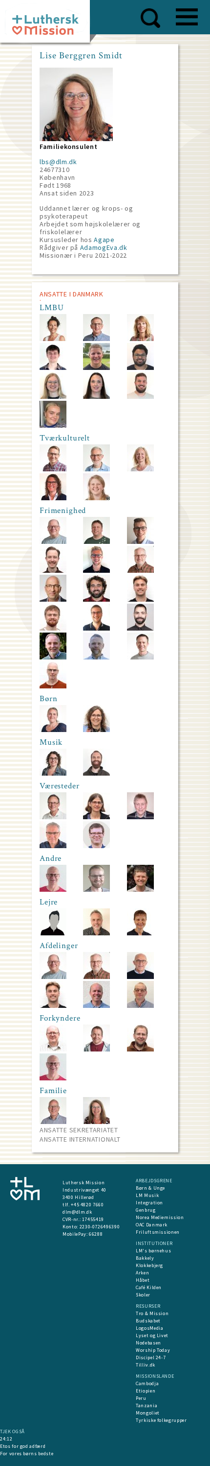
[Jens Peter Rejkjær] (140, 977)
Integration (149, 1202)
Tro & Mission (152, 1313)
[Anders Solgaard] (96, 599)
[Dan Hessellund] (96, 1049)
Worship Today (153, 1350)
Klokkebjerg (149, 1265)
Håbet (142, 1280)
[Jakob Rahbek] (140, 1049)
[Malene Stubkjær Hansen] (96, 817)
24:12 (6, 1439)
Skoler (143, 1295)
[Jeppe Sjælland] (96, 368)
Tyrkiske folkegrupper (161, 1420)
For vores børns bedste (26, 1453)
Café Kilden (149, 1287)
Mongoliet (148, 1413)
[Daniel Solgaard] (96, 889)
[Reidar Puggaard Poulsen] (140, 657)
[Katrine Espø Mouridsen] (53, 425)
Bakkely (145, 1258)
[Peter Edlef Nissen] (96, 1006)
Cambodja (147, 1383)
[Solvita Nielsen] (140, 933)
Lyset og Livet (152, 1335)
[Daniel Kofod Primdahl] (96, 628)
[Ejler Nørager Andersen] (53, 542)
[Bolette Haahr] (96, 396)
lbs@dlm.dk (58, 161)
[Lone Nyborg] (53, 498)
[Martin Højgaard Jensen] (140, 1006)
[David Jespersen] (53, 368)
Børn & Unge (150, 1188)
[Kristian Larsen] (96, 339)
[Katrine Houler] (140, 339)
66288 (96, 1234)
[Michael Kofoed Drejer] (53, 933)
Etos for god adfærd (22, 1446)
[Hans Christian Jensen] (140, 817)
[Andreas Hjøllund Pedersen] (140, 396)
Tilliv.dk (145, 1365)
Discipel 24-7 (151, 1357)
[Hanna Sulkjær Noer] (53, 396)
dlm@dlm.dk (77, 1212)
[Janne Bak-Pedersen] (53, 339)
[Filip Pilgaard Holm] (53, 628)
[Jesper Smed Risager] (140, 628)
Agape (104, 239)
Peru (141, 1398)
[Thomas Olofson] (140, 570)
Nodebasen (148, 1343)
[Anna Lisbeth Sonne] (140, 469)
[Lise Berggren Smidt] (96, 1122)
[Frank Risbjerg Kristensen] (53, 657)
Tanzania (146, 1405)
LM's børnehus (153, 1250)
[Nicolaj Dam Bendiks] (140, 599)
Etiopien (145, 1391)
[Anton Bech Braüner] (140, 542)
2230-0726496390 (100, 1226)
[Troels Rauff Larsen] (96, 657)
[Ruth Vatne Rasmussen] (96, 730)
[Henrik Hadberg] (53, 599)
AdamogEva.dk (103, 247)
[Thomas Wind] (53, 846)
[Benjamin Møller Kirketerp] (96, 773)
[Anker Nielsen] (96, 469)
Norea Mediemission (160, 1217)
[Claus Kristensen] (53, 686)
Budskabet (148, 1321)
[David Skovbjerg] (140, 368)
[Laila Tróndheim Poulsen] (53, 773)
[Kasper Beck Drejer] (96, 570)
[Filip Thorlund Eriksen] (140, 889)
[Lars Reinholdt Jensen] (96, 933)
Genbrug (146, 1210)
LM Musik (147, 1195)
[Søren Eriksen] (53, 817)
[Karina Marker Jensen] (96, 498)
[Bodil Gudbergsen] (53, 730)
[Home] (48, 24)
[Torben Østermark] (53, 889)
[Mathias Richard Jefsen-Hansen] (53, 570)
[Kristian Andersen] (53, 1122)
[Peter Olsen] (53, 1049)
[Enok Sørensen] (53, 469)
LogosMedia (150, 1328)
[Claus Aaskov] (96, 846)
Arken (142, 1273)
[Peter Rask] (96, 542)
